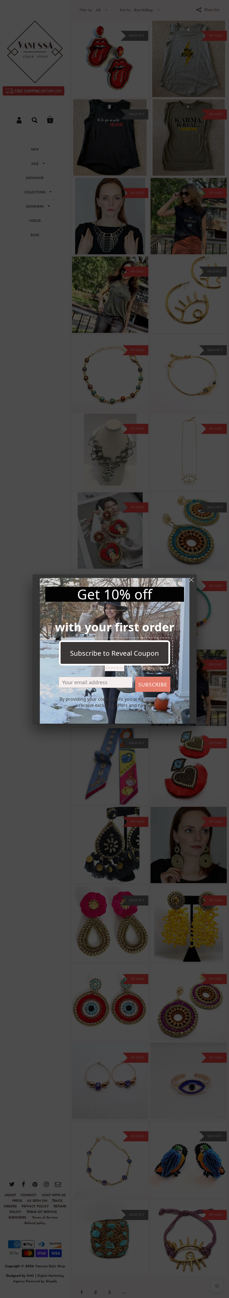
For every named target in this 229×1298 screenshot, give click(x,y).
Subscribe (152, 684)
